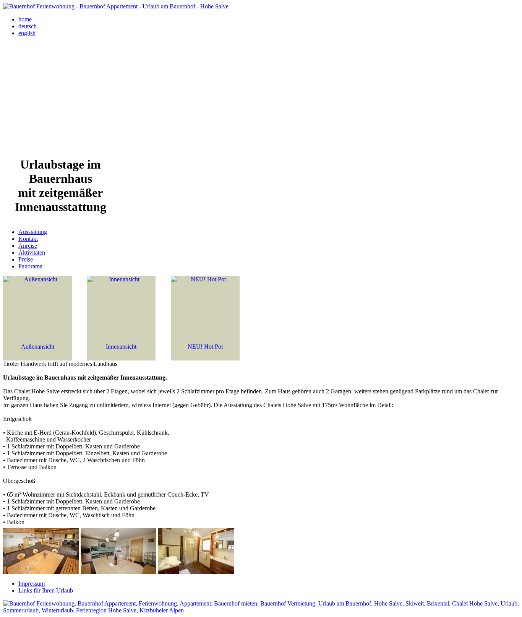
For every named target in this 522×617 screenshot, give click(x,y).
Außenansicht (37, 346)
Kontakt (28, 238)
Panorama (30, 266)
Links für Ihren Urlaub (45, 590)
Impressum (31, 583)
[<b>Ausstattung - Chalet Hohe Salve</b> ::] (41, 572)
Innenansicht (121, 346)
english (27, 33)
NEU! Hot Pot (205, 346)
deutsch (27, 26)
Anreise (27, 245)
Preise (25, 259)
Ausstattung (32, 232)
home (25, 19)
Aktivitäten (31, 252)
